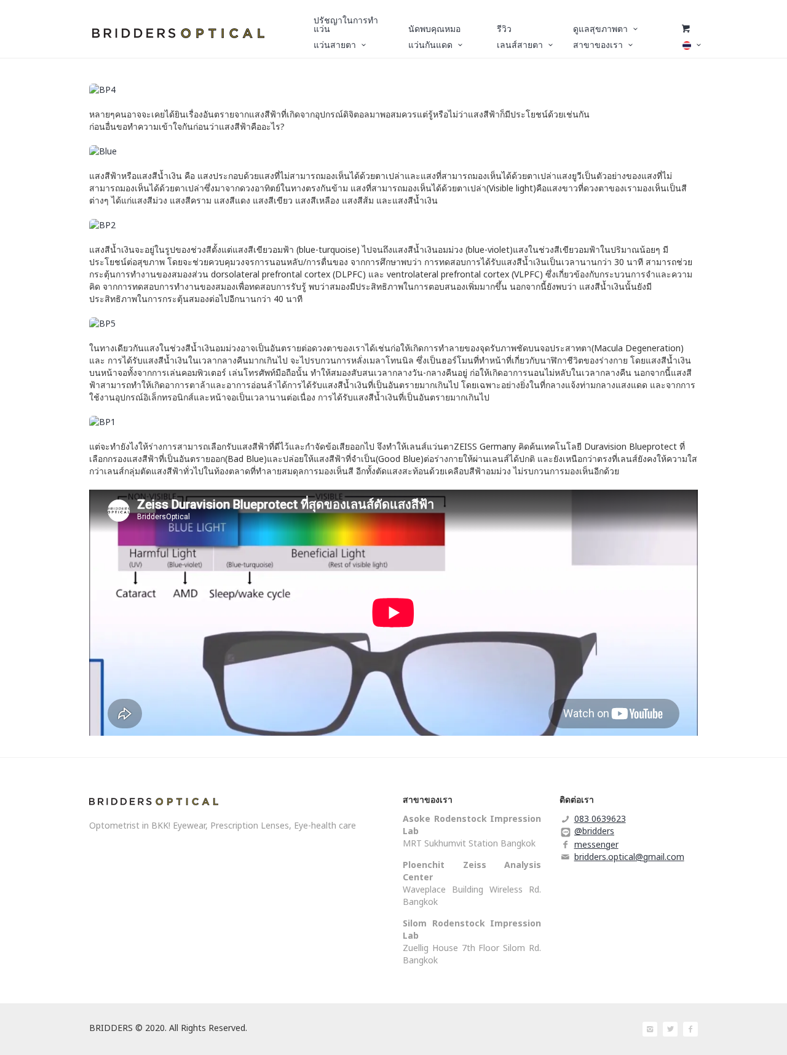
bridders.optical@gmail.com (629, 856)
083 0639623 (600, 818)
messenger (596, 844)
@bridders (594, 831)
